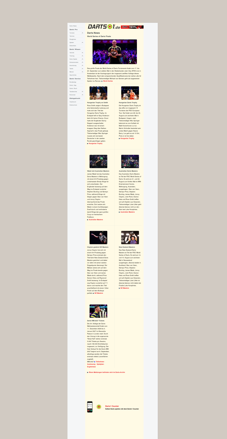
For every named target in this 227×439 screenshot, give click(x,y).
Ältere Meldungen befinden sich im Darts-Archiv (107, 372)
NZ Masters (99, 293)
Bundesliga (73, 82)
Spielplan (100, 364)
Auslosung (91, 364)
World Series (108, 81)
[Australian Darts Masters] (98, 161)
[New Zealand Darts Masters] (98, 237)
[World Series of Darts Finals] (115, 51)
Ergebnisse (91, 367)
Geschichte (73, 75)
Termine (72, 36)
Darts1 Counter (112, 406)
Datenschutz (73, 105)
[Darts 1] (104, 29)
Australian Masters (96, 219)
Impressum (73, 102)
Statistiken (73, 45)
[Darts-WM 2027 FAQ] (98, 311)
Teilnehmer (100, 362)
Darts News (73, 26)
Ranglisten (73, 39)
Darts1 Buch (73, 88)
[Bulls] (132, 28)
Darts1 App (73, 85)
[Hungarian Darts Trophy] (98, 93)
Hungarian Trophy (95, 143)
